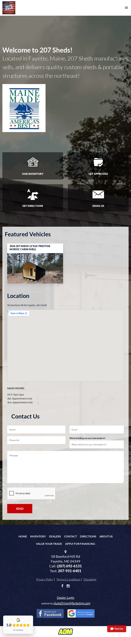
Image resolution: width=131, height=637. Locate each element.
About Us (106, 536)
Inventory (38, 536)
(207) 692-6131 (69, 566)
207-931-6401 (69, 571)
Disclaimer (90, 579)
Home (23, 536)
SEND (19, 508)
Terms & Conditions (68, 579)
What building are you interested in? (87, 438)
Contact (70, 536)
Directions (88, 536)
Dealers (55, 536)
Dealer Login (65, 597)
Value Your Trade (49, 543)
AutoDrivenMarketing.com (71, 603)
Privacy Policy (44, 579)
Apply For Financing (80, 543)
